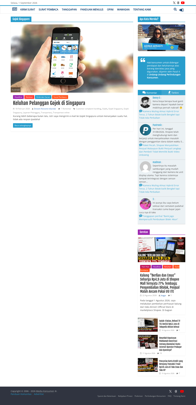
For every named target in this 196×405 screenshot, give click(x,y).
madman (157, 162)
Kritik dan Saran (43, 97)
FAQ (169, 396)
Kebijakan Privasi (125, 396)
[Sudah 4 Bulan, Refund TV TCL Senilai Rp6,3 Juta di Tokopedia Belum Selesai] (148, 319)
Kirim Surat (27, 9)
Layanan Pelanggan (31, 112)
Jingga (163, 295)
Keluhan (29, 97)
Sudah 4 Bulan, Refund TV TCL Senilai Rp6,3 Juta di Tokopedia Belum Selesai (169, 324)
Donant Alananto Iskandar (45, 108)
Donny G (156, 97)
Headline (18, 97)
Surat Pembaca (48, 9)
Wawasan (123, 9)
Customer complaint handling (88, 108)
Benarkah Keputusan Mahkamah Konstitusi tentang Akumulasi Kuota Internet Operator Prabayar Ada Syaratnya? (170, 344)
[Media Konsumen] (15, 9)
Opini (110, 9)
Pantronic (157, 125)
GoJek (104, 108)
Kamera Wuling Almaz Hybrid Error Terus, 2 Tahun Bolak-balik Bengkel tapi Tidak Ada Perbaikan (159, 114)
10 (161, 353)
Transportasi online (61, 112)
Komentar (152, 92)
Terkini (175, 92)
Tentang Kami (142, 9)
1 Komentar (66, 108)
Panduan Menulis (91, 9)
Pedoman (139, 396)
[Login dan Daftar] (181, 10)
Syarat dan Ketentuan (107, 396)
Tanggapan (69, 9)
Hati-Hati (145, 266)
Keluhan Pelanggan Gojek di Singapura (49, 103)
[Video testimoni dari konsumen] (161, 37)
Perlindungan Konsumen (155, 396)
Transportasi (46, 112)
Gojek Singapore (115, 108)
